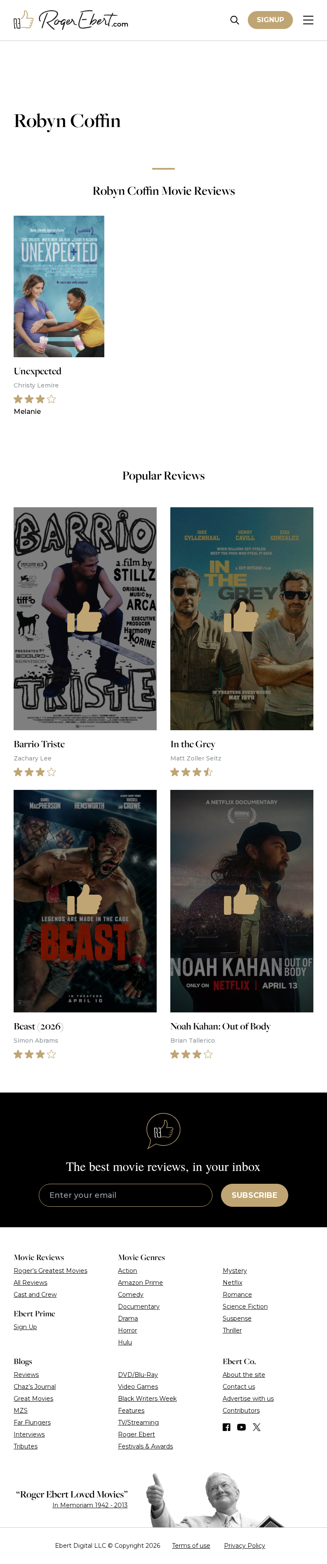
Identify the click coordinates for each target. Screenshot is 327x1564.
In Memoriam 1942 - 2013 (90, 1505)
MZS (21, 1410)
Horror (127, 1330)
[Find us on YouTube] (241, 1427)
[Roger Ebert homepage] (71, 20)
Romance (237, 1294)
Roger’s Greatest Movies (50, 1271)
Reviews (26, 1375)
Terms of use (191, 1546)
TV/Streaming (138, 1422)
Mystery (235, 1271)
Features (131, 1410)
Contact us (239, 1387)
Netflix (232, 1282)
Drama (128, 1318)
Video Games (138, 1387)
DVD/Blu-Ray (138, 1375)
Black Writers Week (147, 1398)
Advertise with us (248, 1398)
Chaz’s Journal (35, 1387)
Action (127, 1271)
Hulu (125, 1342)
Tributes (25, 1446)
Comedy (130, 1294)
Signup (270, 20)
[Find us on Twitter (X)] (257, 1427)
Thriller (232, 1330)
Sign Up (25, 1327)
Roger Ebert (136, 1434)
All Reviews (30, 1282)
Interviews (29, 1434)
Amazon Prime (140, 1282)
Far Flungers (32, 1422)
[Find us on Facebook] (226, 1427)
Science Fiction (245, 1306)
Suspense (237, 1318)
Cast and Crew (35, 1294)
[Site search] (234, 20)
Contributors (241, 1410)
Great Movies (33, 1398)
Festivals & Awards (145, 1446)
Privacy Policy (244, 1546)
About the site (244, 1375)
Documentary (139, 1306)
